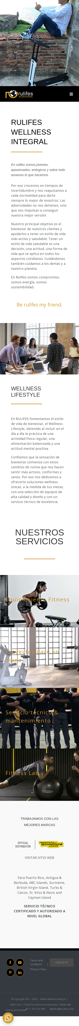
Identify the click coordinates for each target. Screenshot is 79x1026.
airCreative (19, 1010)
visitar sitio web (39, 857)
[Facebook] (10, 962)
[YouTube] (20, 962)
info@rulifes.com (62, 1009)
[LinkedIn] (20, 972)
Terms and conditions (36, 962)
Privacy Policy (38, 969)
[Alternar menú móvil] (71, 94)
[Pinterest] (10, 972)
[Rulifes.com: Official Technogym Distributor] (39, 841)
